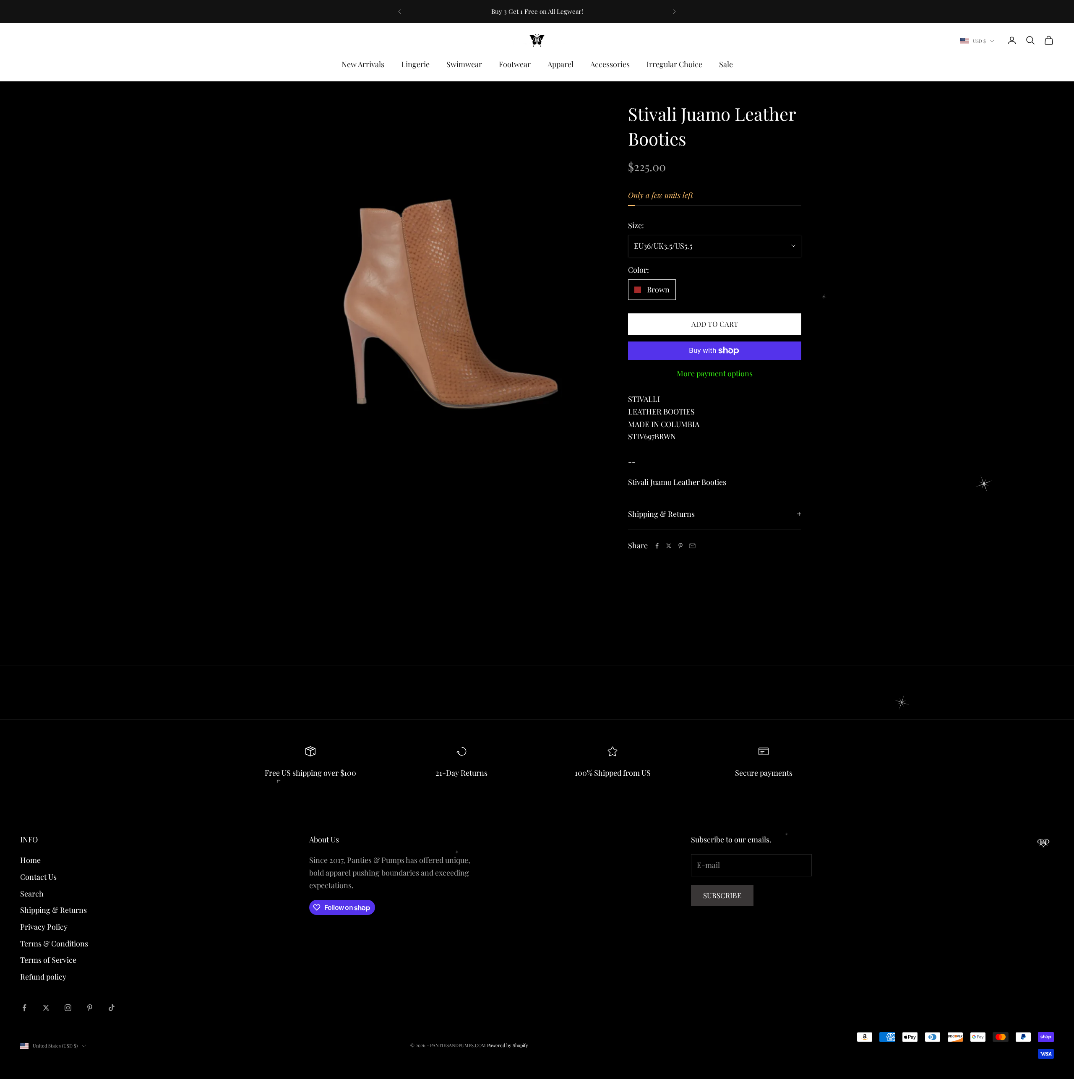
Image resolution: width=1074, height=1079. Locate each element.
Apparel (560, 64)
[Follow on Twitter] (46, 1007)
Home (30, 860)
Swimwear (464, 64)
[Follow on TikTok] (111, 1007)
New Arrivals (362, 64)
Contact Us (38, 877)
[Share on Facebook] (657, 545)
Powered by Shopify (507, 1045)
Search (32, 894)
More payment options (715, 373)
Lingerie (415, 64)
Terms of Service (48, 960)
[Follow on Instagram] (68, 1007)
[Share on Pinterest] (680, 545)
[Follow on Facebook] (24, 1007)
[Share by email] (692, 545)
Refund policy (43, 977)
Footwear (515, 64)
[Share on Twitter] (668, 545)
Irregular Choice (674, 64)
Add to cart (714, 323)
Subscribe (722, 895)
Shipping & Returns (53, 910)
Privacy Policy (44, 927)
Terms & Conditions (54, 943)
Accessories (610, 64)
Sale (726, 64)
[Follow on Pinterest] (90, 1007)
